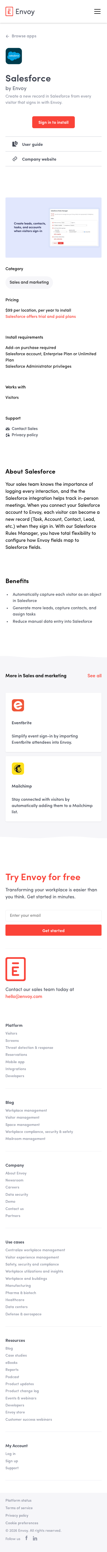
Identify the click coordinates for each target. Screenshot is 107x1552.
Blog (9, 1348)
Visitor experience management (32, 1257)
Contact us (14, 1209)
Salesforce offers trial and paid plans (40, 317)
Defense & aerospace (23, 1314)
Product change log (22, 1391)
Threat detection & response (29, 1048)
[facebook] (26, 1539)
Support (12, 1468)
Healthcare (14, 1300)
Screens (12, 1041)
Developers (14, 1076)
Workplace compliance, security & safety (39, 1132)
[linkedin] (35, 1539)
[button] (96, 11)
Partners (12, 1216)
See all (95, 676)
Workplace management (26, 1110)
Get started (53, 930)
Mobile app (14, 1062)
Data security (16, 1195)
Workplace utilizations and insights (34, 1271)
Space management (22, 1125)
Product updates (19, 1384)
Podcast (12, 1377)
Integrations (15, 1069)
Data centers (16, 1307)
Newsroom (14, 1180)
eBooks (11, 1363)
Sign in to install (53, 122)
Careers (12, 1187)
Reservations (16, 1055)
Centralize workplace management (35, 1250)
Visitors (11, 1033)
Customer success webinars (28, 1419)
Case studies (16, 1355)
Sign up (11, 1461)
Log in (10, 1454)
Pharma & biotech (20, 1293)
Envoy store (15, 1412)
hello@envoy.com (23, 996)
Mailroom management (25, 1139)
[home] (20, 11)
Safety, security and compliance (32, 1264)
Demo (10, 1202)
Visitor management (22, 1117)
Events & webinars (20, 1398)
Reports (11, 1370)
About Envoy (15, 1173)
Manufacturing (18, 1286)
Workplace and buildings (26, 1279)
